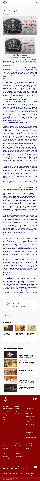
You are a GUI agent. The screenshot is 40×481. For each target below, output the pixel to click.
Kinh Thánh (4, 442)
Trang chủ (4, 8)
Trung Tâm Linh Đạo (29, 408)
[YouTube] (36, 399)
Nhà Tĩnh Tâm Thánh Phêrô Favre (31, 410)
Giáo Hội (22, 473)
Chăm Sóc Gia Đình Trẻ (30, 424)
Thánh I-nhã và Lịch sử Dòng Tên (8, 408)
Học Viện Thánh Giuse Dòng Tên (31, 437)
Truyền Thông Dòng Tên (18, 442)
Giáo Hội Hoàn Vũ (29, 443)
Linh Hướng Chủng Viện (30, 411)
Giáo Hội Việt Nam (29, 445)
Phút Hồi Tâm (17, 413)
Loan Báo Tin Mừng (29, 413)
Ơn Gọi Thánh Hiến (6, 448)
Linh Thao (16, 411)
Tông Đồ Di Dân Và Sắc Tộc (30, 419)
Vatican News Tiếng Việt (18, 446)
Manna (16, 448)
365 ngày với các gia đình (19, 456)
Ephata (16, 451)
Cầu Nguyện (5, 454)
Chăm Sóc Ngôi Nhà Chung (30, 426)
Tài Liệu (29, 473)
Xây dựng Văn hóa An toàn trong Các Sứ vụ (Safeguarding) (8, 415)
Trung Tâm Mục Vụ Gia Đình (8, 468)
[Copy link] (9, 315)
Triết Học (4, 445)
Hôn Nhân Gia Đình (6, 450)
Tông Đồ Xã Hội (28, 418)
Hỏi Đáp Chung (29, 475)
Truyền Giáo (5, 446)
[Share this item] (12, 342)
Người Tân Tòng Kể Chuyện (19, 443)
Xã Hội (4, 451)
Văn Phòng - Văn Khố (29, 435)
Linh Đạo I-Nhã (17, 410)
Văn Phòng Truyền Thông (30, 434)
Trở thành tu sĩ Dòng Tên (6, 410)
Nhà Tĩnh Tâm (16, 468)
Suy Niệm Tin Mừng (6, 458)
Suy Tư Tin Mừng (5, 456)
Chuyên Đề (4, 453)
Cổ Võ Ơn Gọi (28, 427)
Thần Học (4, 443)
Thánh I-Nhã (17, 408)
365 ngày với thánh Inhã (18, 453)
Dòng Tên (4, 419)
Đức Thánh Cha (28, 442)
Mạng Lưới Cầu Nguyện (30, 416)
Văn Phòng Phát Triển (29, 432)
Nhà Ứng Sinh (22, 468)
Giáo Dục (27, 429)
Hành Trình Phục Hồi (18, 445)
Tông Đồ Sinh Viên (29, 421)
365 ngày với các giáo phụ (19, 454)
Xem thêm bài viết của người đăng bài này (19, 306)
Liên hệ (4, 417)
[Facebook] (33, 399)
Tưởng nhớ (4, 413)
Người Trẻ (32, 473)
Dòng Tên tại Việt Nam (6, 411)
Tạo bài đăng (15, 473)
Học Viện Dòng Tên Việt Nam (16, 466)
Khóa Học (27, 448)
